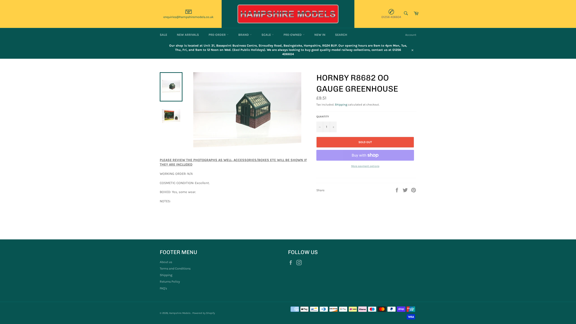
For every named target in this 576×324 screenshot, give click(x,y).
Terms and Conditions (175, 268)
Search (341, 35)
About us (166, 262)
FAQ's (163, 288)
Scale (266, 35)
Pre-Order (218, 35)
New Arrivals (188, 35)
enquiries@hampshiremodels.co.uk (188, 17)
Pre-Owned (293, 35)
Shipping (341, 104)
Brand (244, 35)
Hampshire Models (180, 313)
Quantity (322, 116)
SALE (163, 35)
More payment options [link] (365, 166)
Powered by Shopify (203, 313)
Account (410, 34)
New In (319, 35)
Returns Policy (170, 282)
